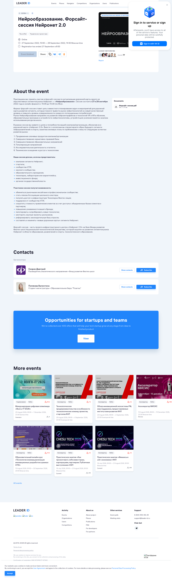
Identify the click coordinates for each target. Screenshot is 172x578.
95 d (48, 402)
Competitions (82, 3)
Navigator (70, 3)
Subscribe (148, 270)
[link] (32, 397)
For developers (91, 528)
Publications (114, 3)
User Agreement (39, 568)
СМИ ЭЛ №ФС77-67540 (39, 560)
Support (137, 510)
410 (130, 467)
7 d (90, 402)
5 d (131, 402)
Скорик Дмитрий (37, 269)
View (86, 338)
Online (30, 402)
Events (53, 3)
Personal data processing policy (23, 550)
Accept (10, 573)
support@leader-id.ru (142, 518)
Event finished (27, 54)
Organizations (95, 3)
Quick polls (114, 515)
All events (17, 483)
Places (61, 3)
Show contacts (127, 270)
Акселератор (61, 402)
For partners (90, 532)
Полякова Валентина (38, 285)
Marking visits (115, 518)
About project (91, 515)
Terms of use (17, 547)
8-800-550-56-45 (141, 515)
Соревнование (21, 402)
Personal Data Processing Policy (123, 568)
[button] (74, 510)
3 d (90, 453)
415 (89, 473)
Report (101, 60)
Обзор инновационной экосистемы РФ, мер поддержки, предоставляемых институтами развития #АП (114, 409)
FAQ (87, 525)
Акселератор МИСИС (147, 406)
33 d (48, 453)
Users (104, 3)
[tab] (74, 510)
